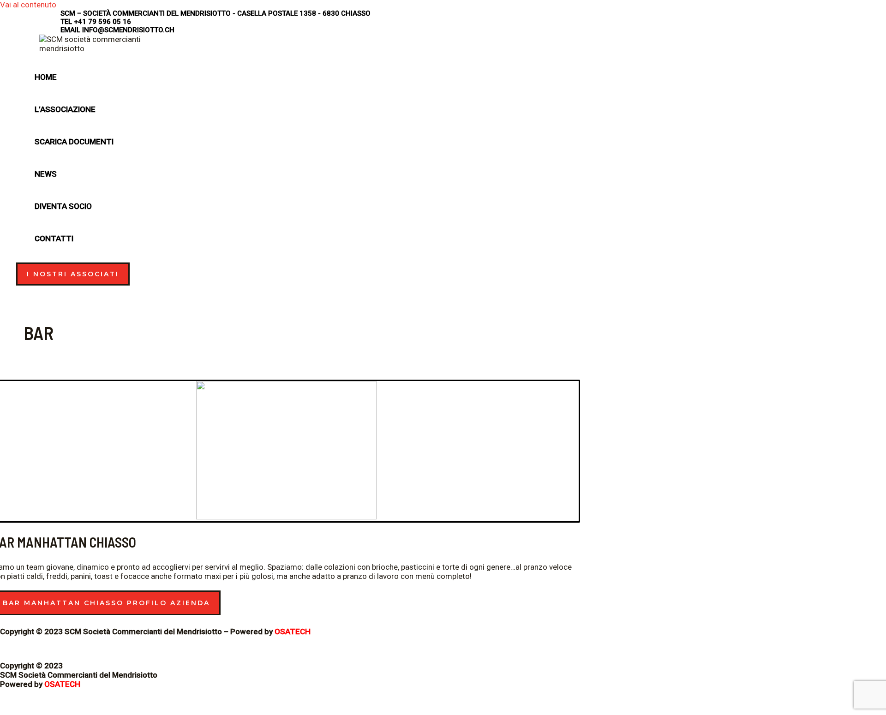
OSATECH (293, 631)
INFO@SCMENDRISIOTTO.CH (128, 30)
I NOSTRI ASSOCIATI (73, 274)
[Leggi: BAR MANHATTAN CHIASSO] (286, 516)
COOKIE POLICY (27, 648)
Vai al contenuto (28, 4)
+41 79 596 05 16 (102, 22)
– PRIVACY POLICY (90, 648)
